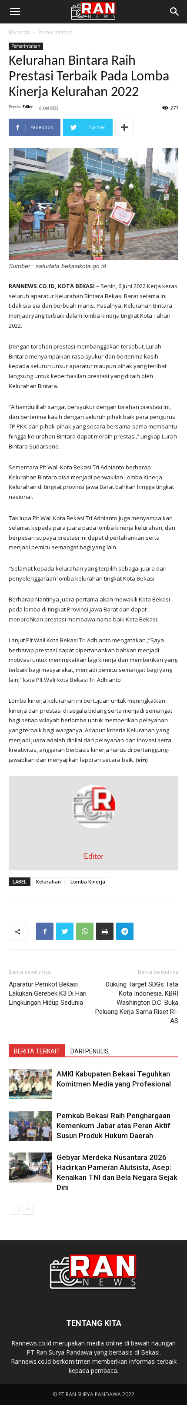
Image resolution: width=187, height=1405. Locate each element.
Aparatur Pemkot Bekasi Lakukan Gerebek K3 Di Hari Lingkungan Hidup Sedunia (48, 993)
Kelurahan (48, 881)
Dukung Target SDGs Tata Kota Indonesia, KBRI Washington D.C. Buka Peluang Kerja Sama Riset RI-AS (136, 1002)
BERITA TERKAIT (37, 1051)
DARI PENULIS (89, 1051)
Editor (28, 107)
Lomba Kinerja (87, 881)
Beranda (19, 32)
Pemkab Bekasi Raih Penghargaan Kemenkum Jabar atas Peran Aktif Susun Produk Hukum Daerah (113, 1125)
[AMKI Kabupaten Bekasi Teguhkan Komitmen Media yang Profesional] (30, 1084)
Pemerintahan (55, 32)
